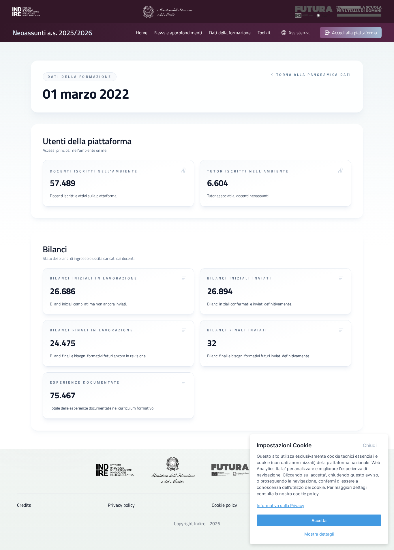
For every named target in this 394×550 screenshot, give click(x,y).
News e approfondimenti (178, 32)
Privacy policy (121, 505)
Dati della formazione (230, 32)
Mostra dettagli (319, 534)
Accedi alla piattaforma (354, 32)
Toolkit (264, 32)
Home (141, 32)
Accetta (319, 520)
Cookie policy (224, 505)
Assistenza (298, 32)
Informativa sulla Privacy (280, 505)
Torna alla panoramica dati (313, 74)
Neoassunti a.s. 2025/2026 (52, 32)
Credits (24, 505)
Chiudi (370, 445)
